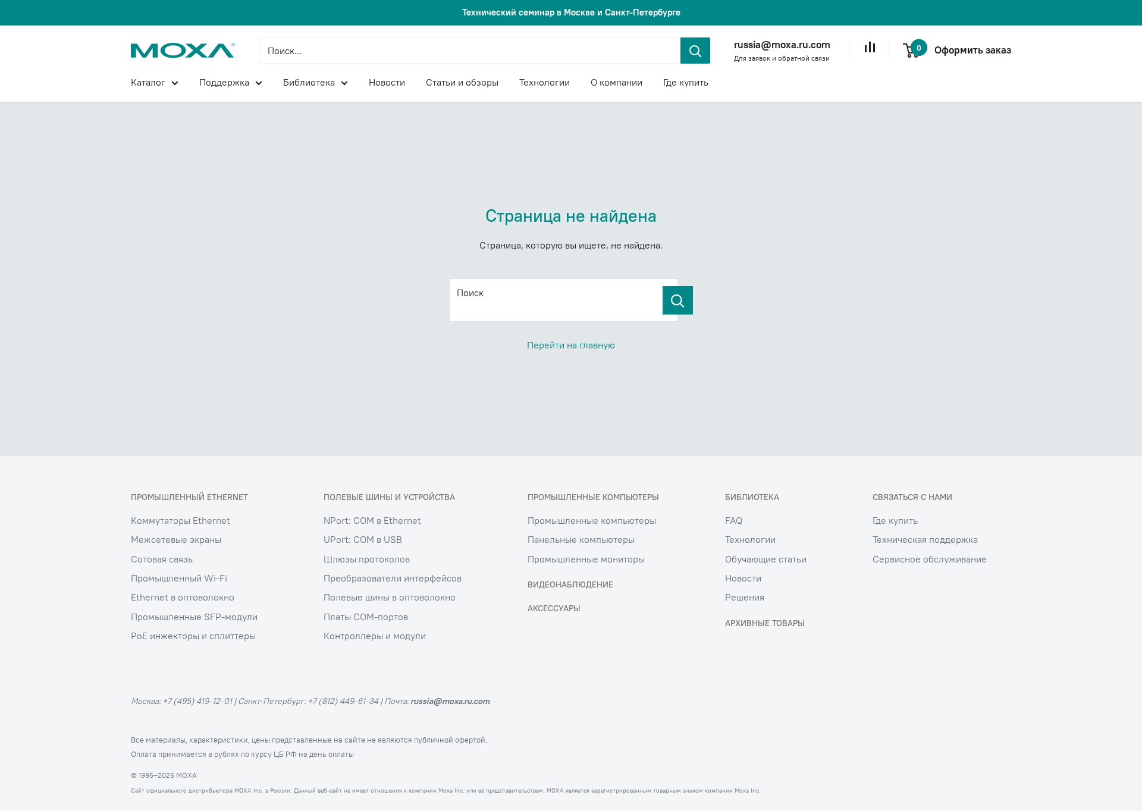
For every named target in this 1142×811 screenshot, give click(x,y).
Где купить (685, 82)
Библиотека (309, 82)
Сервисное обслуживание (930, 559)
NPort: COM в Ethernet (372, 520)
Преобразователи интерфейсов (393, 578)
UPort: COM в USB (363, 539)
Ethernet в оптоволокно (182, 597)
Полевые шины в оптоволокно (390, 597)
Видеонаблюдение (570, 584)
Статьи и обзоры (462, 82)
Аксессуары (554, 608)
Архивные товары (765, 623)
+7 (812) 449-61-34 (343, 701)
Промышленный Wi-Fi (179, 578)
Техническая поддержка (925, 539)
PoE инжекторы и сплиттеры (193, 636)
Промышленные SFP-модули (194, 617)
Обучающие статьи (766, 559)
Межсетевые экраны (176, 539)
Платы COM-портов (366, 617)
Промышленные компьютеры (592, 520)
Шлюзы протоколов (367, 559)
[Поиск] (678, 300)
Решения (744, 597)
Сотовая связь (162, 559)
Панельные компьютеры (581, 539)
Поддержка (224, 82)
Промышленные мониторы (586, 559)
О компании (616, 82)
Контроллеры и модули (375, 636)
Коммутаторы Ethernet (180, 520)
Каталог (148, 82)
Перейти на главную (571, 345)
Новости (387, 82)
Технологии (544, 82)
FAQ (733, 520)
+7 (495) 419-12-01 (197, 701)
